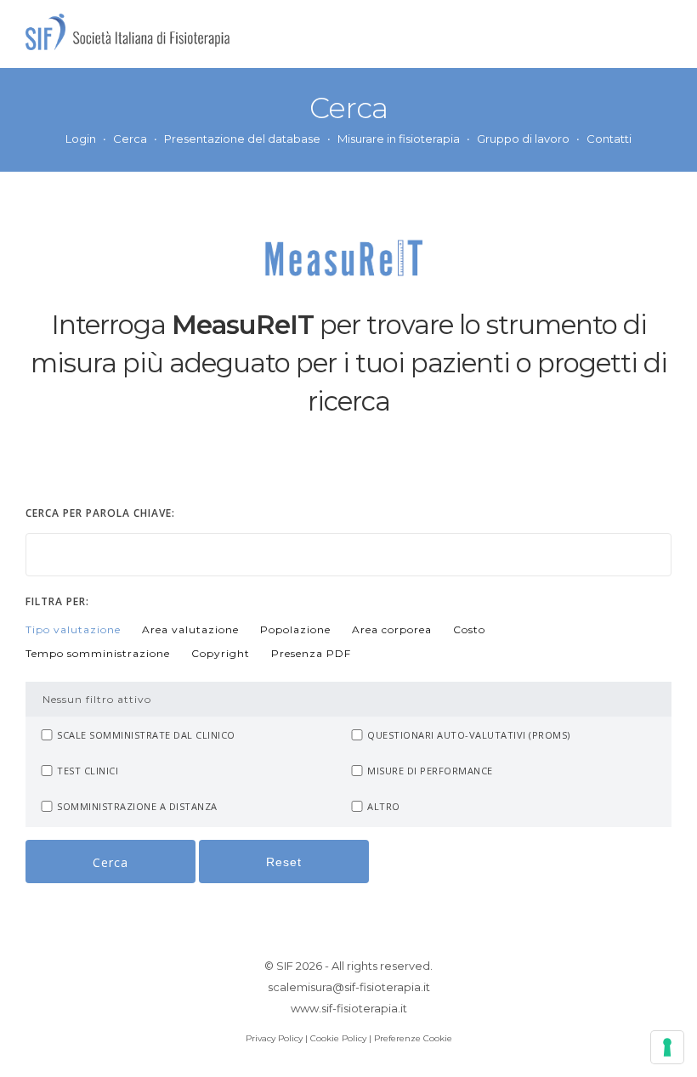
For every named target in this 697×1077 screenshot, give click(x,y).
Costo (469, 629)
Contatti (609, 138)
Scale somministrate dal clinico (146, 734)
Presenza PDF (311, 653)
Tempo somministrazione (98, 653)
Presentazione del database (242, 138)
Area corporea (392, 629)
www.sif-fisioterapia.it (349, 1008)
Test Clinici (87, 770)
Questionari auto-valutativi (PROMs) (468, 734)
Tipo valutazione (73, 629)
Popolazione (295, 629)
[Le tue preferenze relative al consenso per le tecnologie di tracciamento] (667, 1047)
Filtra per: (57, 601)
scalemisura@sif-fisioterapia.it (349, 987)
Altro (383, 806)
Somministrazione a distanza (137, 806)
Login (80, 138)
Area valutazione (190, 629)
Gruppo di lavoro (523, 138)
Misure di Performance (430, 770)
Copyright (220, 653)
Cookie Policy (338, 1038)
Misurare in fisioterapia (398, 138)
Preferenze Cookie (413, 1038)
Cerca (130, 138)
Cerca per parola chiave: (100, 513)
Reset (284, 862)
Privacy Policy (274, 1038)
